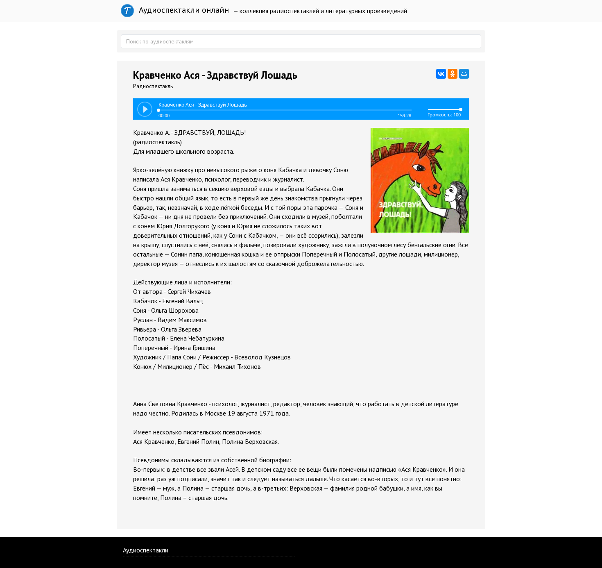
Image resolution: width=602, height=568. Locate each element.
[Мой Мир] (464, 74)
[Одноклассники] (452, 74)
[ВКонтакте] (441, 74)
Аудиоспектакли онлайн (183, 10)
